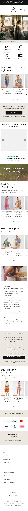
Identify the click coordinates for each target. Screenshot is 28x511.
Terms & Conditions (8, 482)
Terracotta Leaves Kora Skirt (6, 398)
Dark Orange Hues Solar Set (18, 212)
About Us (5, 456)
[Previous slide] (3, 140)
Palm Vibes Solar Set (18, 89)
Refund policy (9, 505)
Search (5, 449)
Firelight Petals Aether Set (6, 212)
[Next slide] (25, 140)
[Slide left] (10, 99)
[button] (3, 9)
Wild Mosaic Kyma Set (6, 89)
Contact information (18, 505)
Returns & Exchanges (9, 476)
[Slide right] (17, 99)
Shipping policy (9, 507)
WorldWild (13, 501)
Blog (4, 452)
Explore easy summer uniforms (14, 357)
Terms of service (20, 503)
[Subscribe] (23, 440)
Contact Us (6, 466)
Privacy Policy (7, 479)
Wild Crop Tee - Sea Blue (19, 251)
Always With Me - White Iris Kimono (18, 398)
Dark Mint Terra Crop (7, 251)
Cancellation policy (19, 507)
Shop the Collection (14, 113)
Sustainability (6, 459)
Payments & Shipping (9, 472)
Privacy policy (12, 503)
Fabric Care (6, 462)
